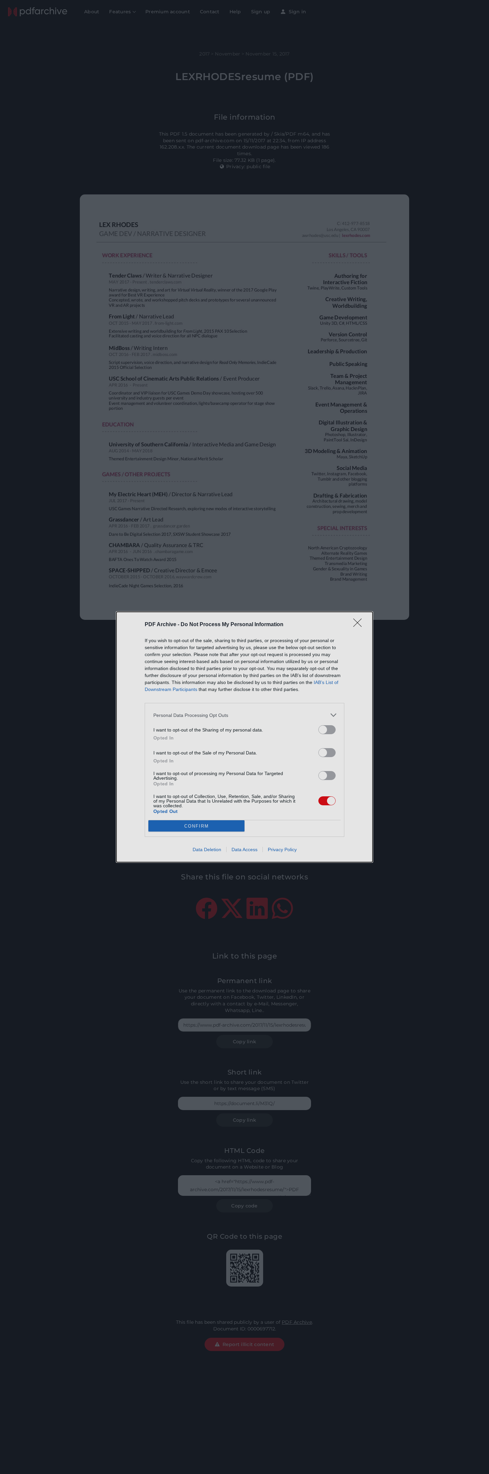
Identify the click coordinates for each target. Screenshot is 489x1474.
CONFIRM (196, 826)
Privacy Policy (282, 849)
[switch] (327, 729)
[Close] (359, 625)
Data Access (244, 849)
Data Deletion (207, 849)
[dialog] (244, 737)
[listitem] (244, 715)
